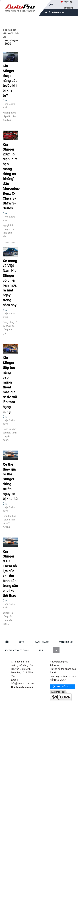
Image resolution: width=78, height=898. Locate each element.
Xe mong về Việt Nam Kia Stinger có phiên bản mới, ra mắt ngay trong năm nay (10, 283)
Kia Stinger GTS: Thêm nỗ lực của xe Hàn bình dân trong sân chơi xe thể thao (10, 573)
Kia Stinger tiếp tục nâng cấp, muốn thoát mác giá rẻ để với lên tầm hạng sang (10, 385)
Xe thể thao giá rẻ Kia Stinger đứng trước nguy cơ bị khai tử (10, 481)
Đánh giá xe (58, 12)
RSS (41, 650)
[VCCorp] (61, 695)
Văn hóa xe (66, 642)
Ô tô (21, 642)
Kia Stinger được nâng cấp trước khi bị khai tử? (10, 81)
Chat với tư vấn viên (63, 687)
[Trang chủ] (7, 642)
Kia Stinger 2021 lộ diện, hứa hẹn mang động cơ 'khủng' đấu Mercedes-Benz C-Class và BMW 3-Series (10, 176)
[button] (56, 650)
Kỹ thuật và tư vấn (16, 650)
